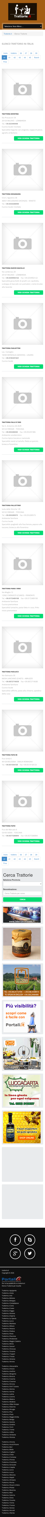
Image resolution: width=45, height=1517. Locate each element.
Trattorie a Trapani (8, 1354)
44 (25, 57)
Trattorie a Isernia (8, 1391)
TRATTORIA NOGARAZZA (11, 194)
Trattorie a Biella (8, 1449)
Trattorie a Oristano (9, 1480)
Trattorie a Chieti (8, 1454)
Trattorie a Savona (8, 1422)
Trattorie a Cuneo (8, 1308)
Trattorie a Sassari (8, 1346)
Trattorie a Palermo (9, 1407)
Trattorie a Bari (7, 1447)
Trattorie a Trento (8, 1430)
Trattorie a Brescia (8, 1376)
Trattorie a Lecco (8, 1321)
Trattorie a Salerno (8, 1495)
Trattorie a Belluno (8, 1298)
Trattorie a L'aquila (8, 1467)
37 (26, 53)
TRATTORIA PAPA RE (9, 755)
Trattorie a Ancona (8, 1442)
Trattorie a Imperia (8, 1316)
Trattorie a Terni (7, 1427)
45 (30, 57)
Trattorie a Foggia (8, 1311)
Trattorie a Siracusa (9, 1349)
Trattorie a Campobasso (10, 1303)
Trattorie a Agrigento (9, 1290)
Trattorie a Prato (7, 1414)
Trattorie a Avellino (8, 1371)
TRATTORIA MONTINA (10, 114)
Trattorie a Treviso (8, 1505)
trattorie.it (5, 1270)
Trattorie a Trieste (8, 1356)
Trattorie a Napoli (8, 1477)
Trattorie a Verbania (9, 1435)
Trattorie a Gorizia (8, 1389)
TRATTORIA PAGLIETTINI (11, 348)
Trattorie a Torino (8, 1503)
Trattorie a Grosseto (9, 1465)
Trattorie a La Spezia (9, 1318)
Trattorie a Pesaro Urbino (11, 1485)
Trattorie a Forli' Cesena (10, 1386)
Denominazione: (10, 889)
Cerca (22, 899)
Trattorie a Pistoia (8, 1487)
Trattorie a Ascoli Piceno (10, 1444)
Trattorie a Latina (8, 1394)
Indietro (14, 53)
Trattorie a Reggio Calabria (11, 1341)
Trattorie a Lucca (8, 1472)
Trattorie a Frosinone (9, 1462)
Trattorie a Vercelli (8, 1510)
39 (36, 53)
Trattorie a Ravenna (9, 1490)
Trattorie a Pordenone (9, 1339)
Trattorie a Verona (8, 1361)
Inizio (6, 53)
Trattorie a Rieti (7, 1493)
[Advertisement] (22, 1164)
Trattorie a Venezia (8, 1359)
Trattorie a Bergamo (9, 1374)
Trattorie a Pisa (7, 1412)
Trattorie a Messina (9, 1475)
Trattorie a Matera (8, 1399)
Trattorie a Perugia (8, 1409)
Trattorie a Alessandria (10, 1366)
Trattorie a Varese (8, 1508)
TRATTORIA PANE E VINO (11, 588)
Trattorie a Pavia (7, 1334)
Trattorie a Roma (8, 1344)
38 (31, 53)
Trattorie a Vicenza (8, 1437)
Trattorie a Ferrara (8, 1384)
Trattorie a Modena (8, 1402)
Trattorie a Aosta (8, 1293)
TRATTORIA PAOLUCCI (10, 672)
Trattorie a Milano (8, 1326)
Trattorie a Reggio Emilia (10, 1417)
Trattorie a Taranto (8, 1500)
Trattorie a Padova (8, 1331)
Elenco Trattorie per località (11, 1286)
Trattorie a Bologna (8, 1301)
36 (21, 53)
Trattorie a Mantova (9, 1323)
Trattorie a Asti (7, 1296)
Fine (5, 61)
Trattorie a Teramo (8, 1351)
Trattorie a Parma (8, 1482)
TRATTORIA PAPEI (8, 826)
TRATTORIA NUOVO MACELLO (13, 268)
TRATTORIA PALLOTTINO (11, 505)
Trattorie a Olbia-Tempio (10, 1404)
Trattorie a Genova (8, 1313)
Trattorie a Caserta (8, 1379)
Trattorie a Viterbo (8, 1513)
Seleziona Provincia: (11, 880)
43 (20, 57)
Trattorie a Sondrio (8, 1424)
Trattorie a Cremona (9, 1457)
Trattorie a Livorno (8, 1397)
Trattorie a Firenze (8, 1460)
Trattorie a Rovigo (8, 1419)
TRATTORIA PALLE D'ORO (11, 422)
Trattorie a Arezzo (8, 1369)
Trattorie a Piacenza (9, 1336)
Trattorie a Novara (8, 1328)
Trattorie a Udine (8, 1432)
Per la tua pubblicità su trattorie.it (13, 1283)
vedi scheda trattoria (29, 138)
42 (15, 57)
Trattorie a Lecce (8, 1470)
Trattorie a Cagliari (8, 1452)
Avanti (36, 57)
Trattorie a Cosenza (9, 1381)
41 (9, 57)
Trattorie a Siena (8, 1498)
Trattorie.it (8, 33)
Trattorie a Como (8, 1306)
